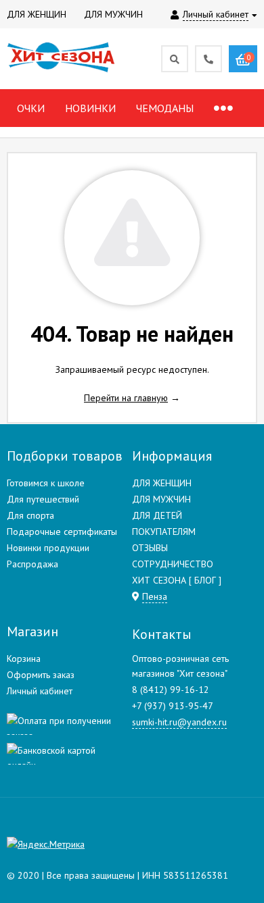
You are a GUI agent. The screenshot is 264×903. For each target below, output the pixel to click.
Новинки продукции (48, 548)
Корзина (24, 658)
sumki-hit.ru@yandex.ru (179, 722)
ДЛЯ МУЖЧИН (161, 499)
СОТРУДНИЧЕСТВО (172, 564)
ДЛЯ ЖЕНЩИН (162, 483)
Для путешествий (43, 499)
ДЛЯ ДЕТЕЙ (157, 515)
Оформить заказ (40, 675)
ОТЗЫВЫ (150, 548)
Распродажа (32, 564)
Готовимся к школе (46, 483)
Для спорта (30, 515)
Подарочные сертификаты (62, 531)
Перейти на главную (126, 398)
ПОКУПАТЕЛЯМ (164, 531)
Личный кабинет (39, 691)
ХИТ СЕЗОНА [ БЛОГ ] (176, 580)
